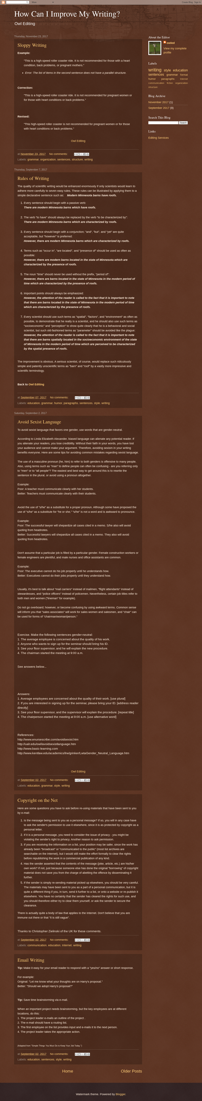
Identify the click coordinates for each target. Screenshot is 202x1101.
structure (77, 159)
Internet (67, 945)
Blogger (120, 1094)
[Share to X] (81, 154)
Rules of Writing (33, 178)
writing (88, 159)
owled (171, 43)
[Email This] (75, 154)
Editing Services (158, 137)
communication (37, 945)
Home (67, 1071)
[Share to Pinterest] (87, 154)
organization (48, 159)
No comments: (58, 154)
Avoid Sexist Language (39, 421)
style (97, 403)
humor (58, 403)
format (184, 74)
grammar (33, 159)
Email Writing (31, 960)
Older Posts (131, 1071)
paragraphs (71, 403)
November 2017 (158, 102)
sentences (63, 159)
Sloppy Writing (32, 45)
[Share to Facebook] (84, 154)
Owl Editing (78, 141)
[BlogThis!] (78, 154)
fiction (170, 83)
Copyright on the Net (38, 800)
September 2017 (158, 107)
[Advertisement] (168, 192)
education (33, 403)
